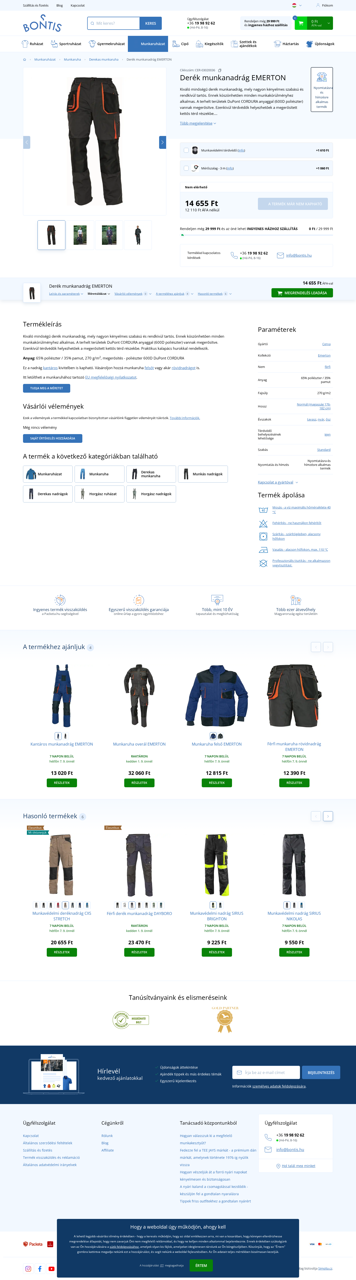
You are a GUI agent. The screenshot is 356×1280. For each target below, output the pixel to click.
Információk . (269, 1086)
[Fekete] (43, 905)
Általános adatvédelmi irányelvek (50, 1164)
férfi (328, 367)
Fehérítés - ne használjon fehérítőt (296, 523)
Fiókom (327, 5)
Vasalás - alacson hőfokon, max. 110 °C (300, 549)
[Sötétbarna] (139, 905)
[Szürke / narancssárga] (294, 905)
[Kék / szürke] (301, 905)
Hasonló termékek (212, 294)
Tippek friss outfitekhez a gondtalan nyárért (215, 1201)
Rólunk (107, 1135)
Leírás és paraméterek (64, 294)
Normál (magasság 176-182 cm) (314, 406)
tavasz (311, 419)
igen (328, 434)
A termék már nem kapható (294, 203)
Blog (59, 5)
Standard (324, 449)
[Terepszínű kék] (72, 905)
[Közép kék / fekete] (87, 905)
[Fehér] (124, 905)
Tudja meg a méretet (46, 388)
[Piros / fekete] (58, 905)
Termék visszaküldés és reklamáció (51, 1157)
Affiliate (107, 1150)
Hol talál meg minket (298, 1165)
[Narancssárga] (65, 736)
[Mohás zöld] (153, 905)
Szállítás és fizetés (35, 5)
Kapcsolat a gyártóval (275, 482)
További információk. (185, 418)
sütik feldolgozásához (124, 1247)
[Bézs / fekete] (65, 905)
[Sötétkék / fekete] (80, 905)
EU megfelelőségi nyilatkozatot (110, 377)
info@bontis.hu (299, 255)
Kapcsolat (78, 5)
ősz (328, 419)
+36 (201, 23)
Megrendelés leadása (305, 292)
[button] (162, 142)
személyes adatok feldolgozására (279, 1086)
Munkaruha (72, 59)
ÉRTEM (201, 1265)
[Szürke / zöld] (287, 905)
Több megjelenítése (196, 123)
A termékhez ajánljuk (172, 294)
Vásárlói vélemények (130, 294)
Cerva (326, 344)
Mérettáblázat (97, 294)
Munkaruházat (45, 59)
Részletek (62, 783)
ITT (162, 1265)
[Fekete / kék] (220, 905)
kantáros (50, 367)
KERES (150, 23)
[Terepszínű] (220, 736)
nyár (321, 419)
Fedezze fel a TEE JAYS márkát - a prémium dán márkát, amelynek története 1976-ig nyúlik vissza (218, 1157)
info (241, 150)
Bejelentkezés (321, 1072)
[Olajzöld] (161, 905)
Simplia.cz (325, 1268)
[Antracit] (146, 905)
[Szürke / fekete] (36, 905)
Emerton (324, 355)
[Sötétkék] (58, 736)
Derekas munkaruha (103, 59)
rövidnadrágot (183, 367)
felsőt (149, 367)
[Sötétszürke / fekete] (50, 905)
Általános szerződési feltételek (47, 1143)
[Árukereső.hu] (131, 1019)
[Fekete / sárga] (213, 905)
